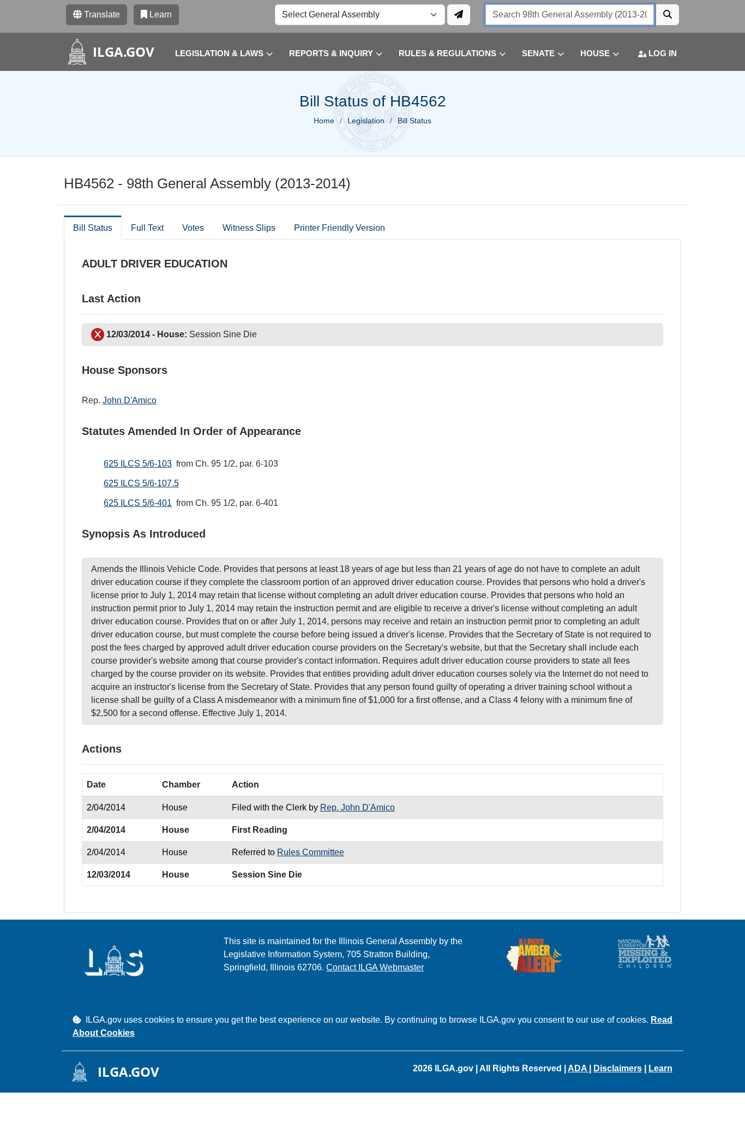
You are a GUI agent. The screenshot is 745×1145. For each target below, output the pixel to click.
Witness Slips (249, 227)
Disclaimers (617, 1068)
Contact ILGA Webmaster (375, 967)
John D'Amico (130, 400)
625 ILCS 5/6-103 (138, 463)
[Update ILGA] (458, 14)
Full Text (147, 227)
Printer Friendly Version (339, 227)
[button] (216, 53)
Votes (193, 227)
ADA (578, 1068)
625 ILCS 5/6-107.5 (141, 483)
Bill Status (92, 227)
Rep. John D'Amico (357, 807)
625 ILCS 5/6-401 (138, 503)
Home (324, 120)
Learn (660, 1068)
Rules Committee (310, 852)
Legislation (365, 120)
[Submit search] (667, 14)
